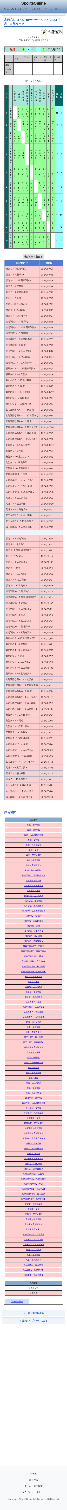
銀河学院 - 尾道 (33, 890)
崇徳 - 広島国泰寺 (33, 845)
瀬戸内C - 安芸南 (33, 916)
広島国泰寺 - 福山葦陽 (33, 1012)
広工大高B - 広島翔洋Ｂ (33, 1042)
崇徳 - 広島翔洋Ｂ (33, 865)
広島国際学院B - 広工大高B (33, 961)
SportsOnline (33, 3)
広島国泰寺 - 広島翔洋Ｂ (33, 1017)
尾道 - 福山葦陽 (33, 1027)
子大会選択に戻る (33, 1312)
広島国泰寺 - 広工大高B (33, 1007)
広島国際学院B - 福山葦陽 (33, 966)
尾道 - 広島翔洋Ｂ (33, 1032)
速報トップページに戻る (33, 1320)
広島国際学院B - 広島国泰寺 (33, 951)
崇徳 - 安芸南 (33, 840)
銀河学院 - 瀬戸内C (33, 870)
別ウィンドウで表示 (33, 81)
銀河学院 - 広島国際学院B (33, 875)
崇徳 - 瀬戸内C (33, 830)
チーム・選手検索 (54, 9)
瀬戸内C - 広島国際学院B (33, 911)
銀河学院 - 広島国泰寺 (33, 885)
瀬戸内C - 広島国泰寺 (33, 921)
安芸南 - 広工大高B (33, 986)
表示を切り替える (33, 256)
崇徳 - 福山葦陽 (33, 860)
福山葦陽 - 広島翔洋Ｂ (33, 1047)
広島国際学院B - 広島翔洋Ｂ (33, 971)
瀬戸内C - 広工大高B (33, 931)
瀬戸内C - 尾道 (33, 926)
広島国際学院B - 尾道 (33, 956)
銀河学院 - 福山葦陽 (33, 900)
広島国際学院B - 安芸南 (33, 946)
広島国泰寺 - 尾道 (33, 1002)
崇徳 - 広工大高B (33, 855)
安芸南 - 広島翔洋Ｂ (33, 997)
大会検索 (36, 9)
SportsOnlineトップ (15, 9)
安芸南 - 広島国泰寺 (33, 976)
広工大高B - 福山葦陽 (33, 1037)
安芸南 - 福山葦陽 (33, 991)
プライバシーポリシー (33, 1492)
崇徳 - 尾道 (33, 850)
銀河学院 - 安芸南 (33, 880)
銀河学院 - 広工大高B (33, 895)
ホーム (33, 1473)
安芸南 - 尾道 (33, 981)
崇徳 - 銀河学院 (33, 825)
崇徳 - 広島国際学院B (33, 835)
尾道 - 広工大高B (33, 1022)
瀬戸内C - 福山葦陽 (33, 936)
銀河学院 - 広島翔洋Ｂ (33, 905)
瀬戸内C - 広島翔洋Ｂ (33, 941)
